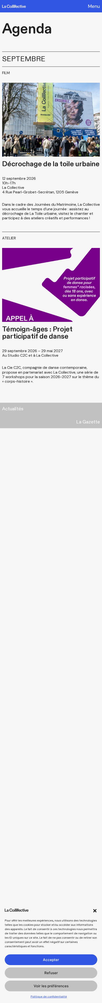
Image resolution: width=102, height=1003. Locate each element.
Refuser (51, 973)
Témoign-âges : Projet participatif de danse (37, 332)
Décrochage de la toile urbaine (50, 164)
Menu (94, 6)
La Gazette (88, 422)
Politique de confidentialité (49, 996)
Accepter (51, 959)
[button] (95, 910)
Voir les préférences (51, 986)
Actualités (12, 409)
